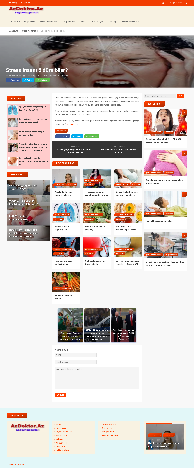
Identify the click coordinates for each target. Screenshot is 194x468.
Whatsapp (43, 80)
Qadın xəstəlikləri (154, 132)
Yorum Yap (51, 75)
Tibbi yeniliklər (122, 185)
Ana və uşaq (61, 443)
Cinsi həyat (60, 447)
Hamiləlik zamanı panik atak (159, 221)
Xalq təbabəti (171, 255)
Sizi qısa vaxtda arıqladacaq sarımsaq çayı (126, 229)
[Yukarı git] (189, 463)
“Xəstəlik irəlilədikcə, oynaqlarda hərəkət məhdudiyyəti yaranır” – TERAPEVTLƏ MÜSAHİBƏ (34, 147)
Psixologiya (59, 185)
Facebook (14, 80)
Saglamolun (71, 124)
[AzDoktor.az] (26, 14)
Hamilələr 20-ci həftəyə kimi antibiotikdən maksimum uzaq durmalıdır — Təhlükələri (24, 233)
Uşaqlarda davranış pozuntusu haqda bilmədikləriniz (63, 195)
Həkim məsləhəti (62, 215)
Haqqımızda (25, 3)
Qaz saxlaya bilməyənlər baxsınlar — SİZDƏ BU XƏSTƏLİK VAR (33, 161)
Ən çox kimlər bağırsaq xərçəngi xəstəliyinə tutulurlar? (127, 195)
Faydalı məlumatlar (93, 180)
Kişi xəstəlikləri (108, 432)
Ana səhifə (12, 3)
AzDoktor (16, 75)
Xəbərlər (72, 185)
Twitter (29, 80)
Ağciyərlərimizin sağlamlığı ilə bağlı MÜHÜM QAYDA (64, 229)
